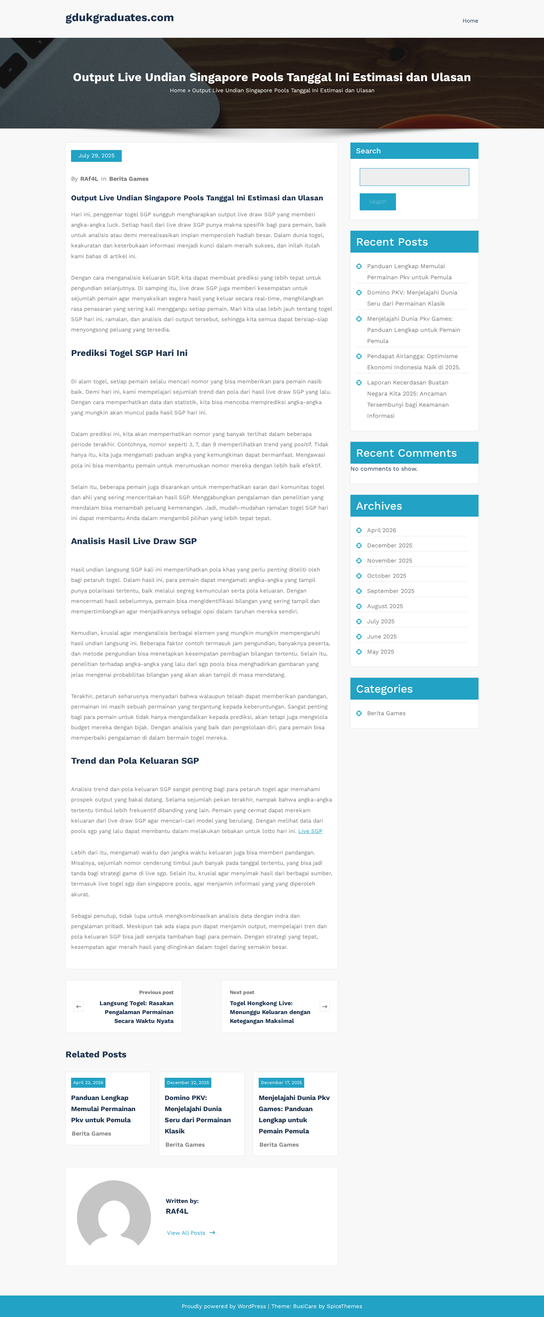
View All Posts (187, 1233)
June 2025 (382, 636)
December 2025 (389, 545)
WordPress (252, 1306)
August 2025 (385, 606)
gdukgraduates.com (120, 17)
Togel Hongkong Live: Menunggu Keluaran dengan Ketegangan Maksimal (270, 1012)
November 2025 (389, 560)
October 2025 (386, 575)
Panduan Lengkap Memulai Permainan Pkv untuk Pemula (103, 1109)
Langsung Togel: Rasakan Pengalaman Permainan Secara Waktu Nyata (137, 1012)
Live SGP (310, 831)
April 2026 (381, 530)
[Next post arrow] (325, 1006)
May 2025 (380, 651)
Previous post (156, 992)
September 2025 (390, 590)
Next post (242, 992)
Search (368, 150)
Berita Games (129, 178)
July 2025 (380, 621)
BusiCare (306, 1306)
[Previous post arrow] (78, 1006)
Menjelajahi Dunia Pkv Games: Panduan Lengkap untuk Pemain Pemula (413, 329)
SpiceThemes (343, 1306)
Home (470, 20)
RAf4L (89, 178)
